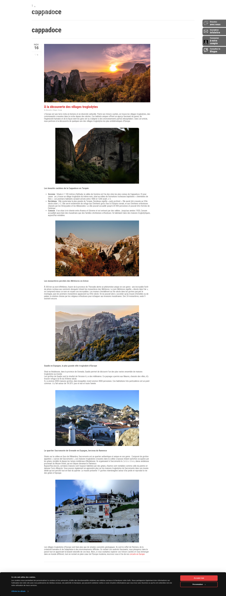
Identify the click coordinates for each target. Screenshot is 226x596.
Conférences (101, 14)
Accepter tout (199, 578)
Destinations (85, 14)
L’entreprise (162, 14)
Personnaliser (198, 584)
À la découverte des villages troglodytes (71, 107)
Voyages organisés (120, 14)
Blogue (136, 14)
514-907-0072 (183, 4)
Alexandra (49, 110)
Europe (60, 110)
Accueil (73, 14)
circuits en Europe (137, 554)
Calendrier (148, 14)
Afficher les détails (18, 591)
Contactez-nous (182, 14)
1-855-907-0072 (182, 7)
